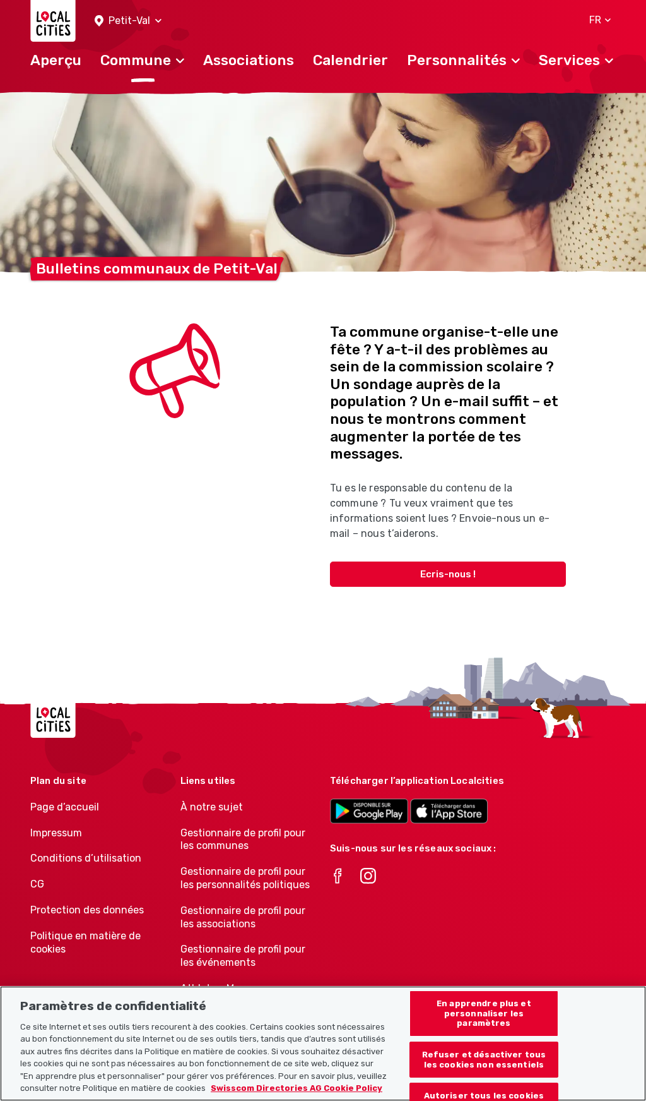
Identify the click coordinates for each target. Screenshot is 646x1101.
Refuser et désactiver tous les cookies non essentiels (484, 1059)
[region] (323, 1043)
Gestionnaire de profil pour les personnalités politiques (245, 878)
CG (37, 884)
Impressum (56, 833)
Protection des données (87, 910)
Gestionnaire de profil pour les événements (242, 955)
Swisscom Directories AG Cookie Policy (296, 1088)
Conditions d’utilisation (85, 858)
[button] (128, 21)
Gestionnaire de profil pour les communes (242, 839)
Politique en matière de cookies (85, 942)
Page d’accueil (64, 807)
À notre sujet (211, 807)
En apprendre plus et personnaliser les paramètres (484, 1013)
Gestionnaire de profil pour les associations (242, 917)
